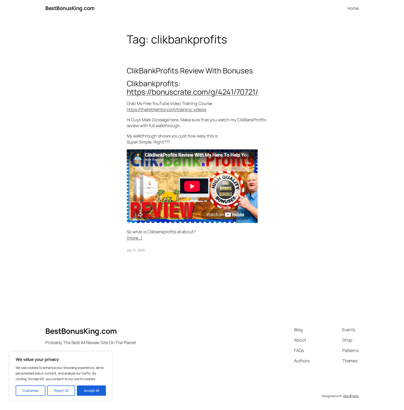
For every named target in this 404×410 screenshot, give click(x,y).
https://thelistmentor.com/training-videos (166, 109)
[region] (60, 376)
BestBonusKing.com (70, 8)
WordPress (351, 396)
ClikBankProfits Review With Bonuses (190, 70)
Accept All (91, 390)
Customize (30, 390)
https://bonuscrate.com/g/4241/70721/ (192, 92)
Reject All (61, 390)
